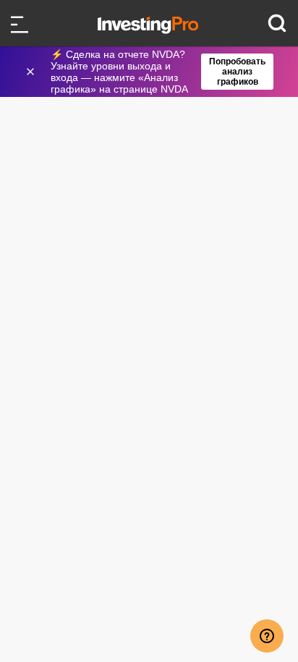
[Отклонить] (32, 71)
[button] (156, 71)
